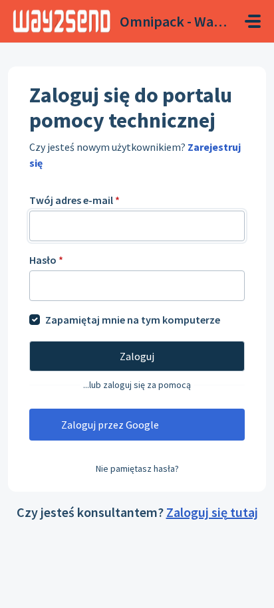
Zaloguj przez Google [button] (110, 424)
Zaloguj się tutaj (212, 512)
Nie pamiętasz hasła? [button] (137, 468)
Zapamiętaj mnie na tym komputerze (132, 319)
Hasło (46, 259)
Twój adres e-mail (74, 200)
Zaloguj (137, 356)
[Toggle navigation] (252, 21)
